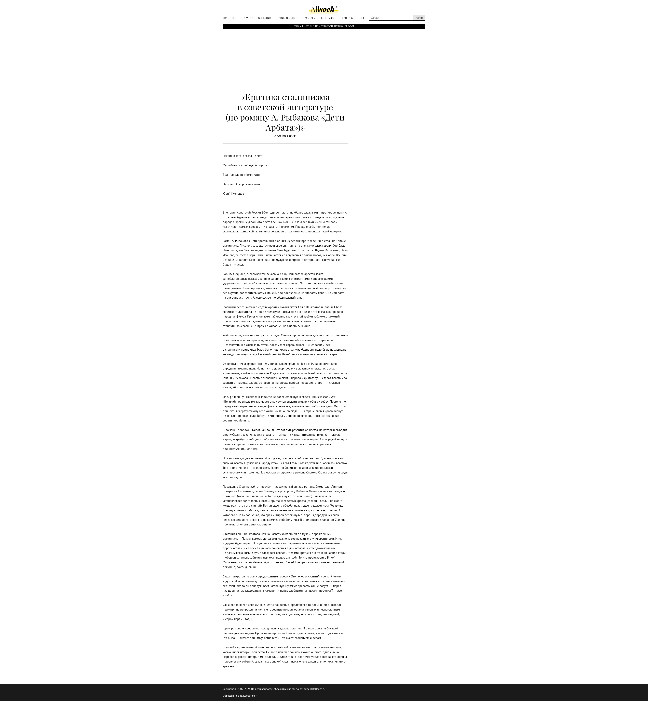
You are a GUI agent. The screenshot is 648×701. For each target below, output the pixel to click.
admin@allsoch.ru (314, 689)
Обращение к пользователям (240, 696)
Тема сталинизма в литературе (337, 26)
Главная (298, 26)
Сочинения (311, 26)
